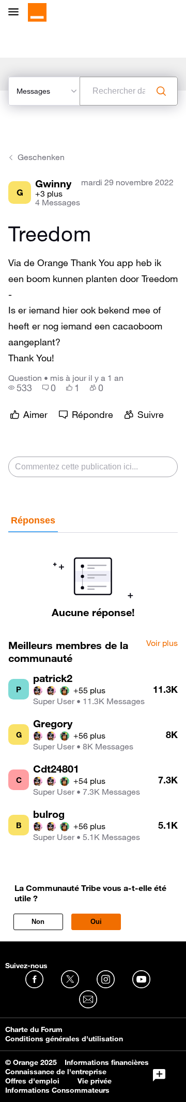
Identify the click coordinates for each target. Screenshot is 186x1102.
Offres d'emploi (32, 1081)
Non (38, 921)
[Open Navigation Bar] (16, 13)
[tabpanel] (93, 575)
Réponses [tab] (33, 520)
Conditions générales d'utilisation (64, 1038)
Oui (96, 921)
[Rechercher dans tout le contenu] (161, 91)
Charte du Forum (34, 1029)
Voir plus (162, 643)
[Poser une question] (159, 1075)
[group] (20, 387)
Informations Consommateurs (57, 1090)
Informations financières (107, 1062)
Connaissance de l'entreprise (55, 1071)
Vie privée (95, 1081)
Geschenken (41, 157)
